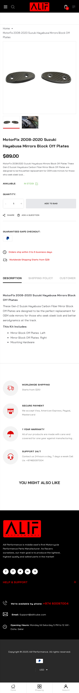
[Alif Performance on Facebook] (6, 571)
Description (12, 278)
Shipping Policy (40, 278)
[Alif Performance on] (27, 571)
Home (6, 28)
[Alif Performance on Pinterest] (13, 571)
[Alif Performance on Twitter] (20, 571)
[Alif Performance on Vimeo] (35, 571)
